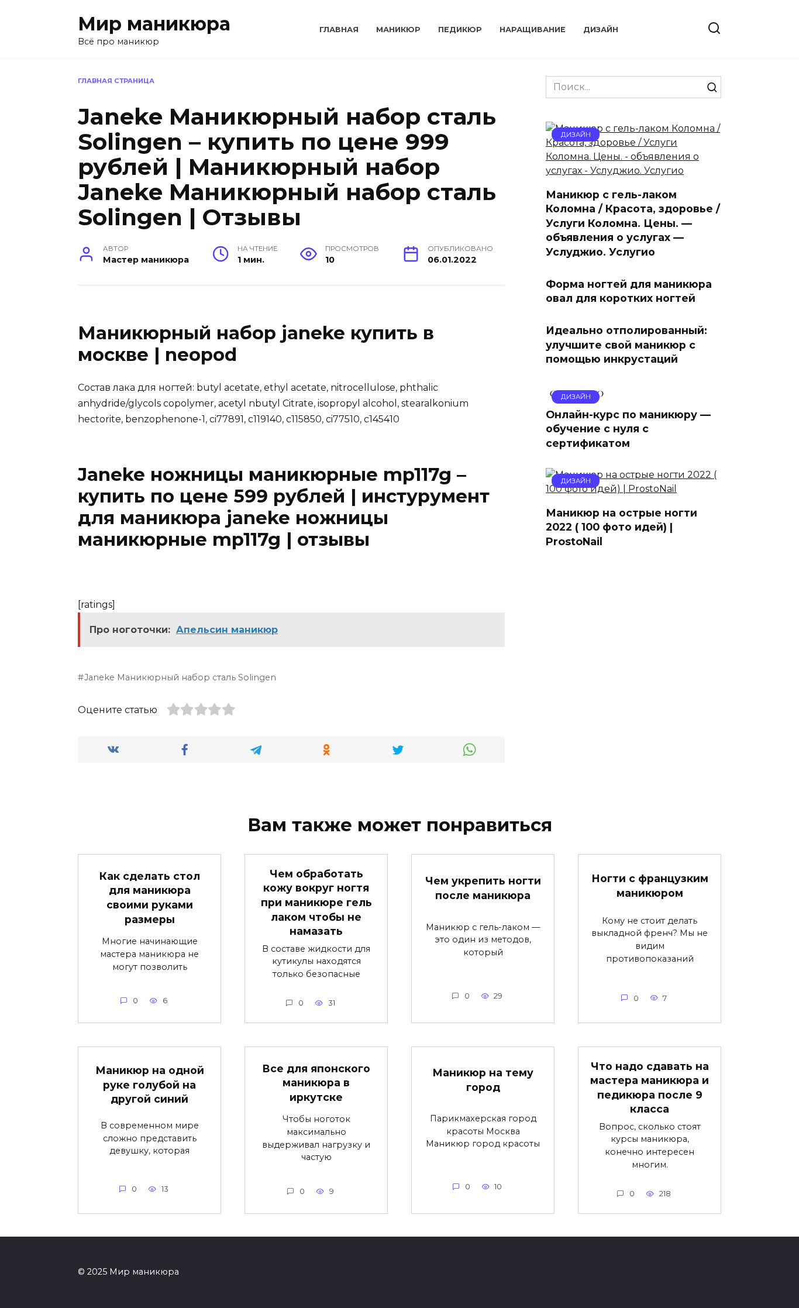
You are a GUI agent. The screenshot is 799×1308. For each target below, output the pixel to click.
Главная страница (116, 81)
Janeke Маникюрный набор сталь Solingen (180, 677)
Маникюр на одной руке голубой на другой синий (149, 1084)
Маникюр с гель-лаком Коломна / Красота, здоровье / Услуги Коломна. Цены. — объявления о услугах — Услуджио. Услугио (633, 223)
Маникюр (398, 29)
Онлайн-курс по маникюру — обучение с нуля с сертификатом (628, 428)
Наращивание (533, 29)
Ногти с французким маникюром (649, 885)
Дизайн (600, 29)
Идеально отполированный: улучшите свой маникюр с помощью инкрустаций (626, 344)
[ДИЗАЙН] (633, 170)
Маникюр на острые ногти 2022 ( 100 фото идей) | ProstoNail (621, 526)
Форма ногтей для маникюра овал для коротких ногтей (629, 290)
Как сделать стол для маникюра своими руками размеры (149, 897)
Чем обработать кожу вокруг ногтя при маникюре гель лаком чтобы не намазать (316, 902)
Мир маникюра (154, 23)
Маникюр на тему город (482, 1079)
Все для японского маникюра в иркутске (316, 1082)
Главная (339, 29)
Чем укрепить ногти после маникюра (483, 888)
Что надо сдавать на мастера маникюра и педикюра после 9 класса (649, 1087)
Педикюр (460, 29)
